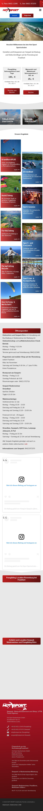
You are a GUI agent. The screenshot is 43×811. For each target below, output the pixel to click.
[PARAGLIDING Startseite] (10, 117)
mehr (16, 170)
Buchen (31, 92)
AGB (20, 805)
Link (25, 444)
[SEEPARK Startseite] (32, 117)
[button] (40, 10)
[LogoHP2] (11, 10)
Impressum (6, 805)
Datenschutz (14, 805)
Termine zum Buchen (12, 91)
